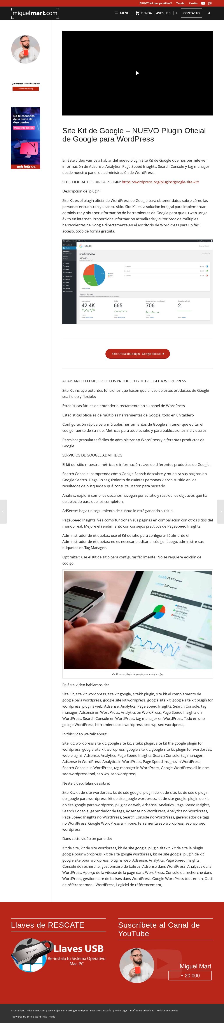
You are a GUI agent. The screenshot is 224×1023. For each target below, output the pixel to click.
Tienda (180, 3)
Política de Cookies (167, 1010)
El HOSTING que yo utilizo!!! (156, 3)
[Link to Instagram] (209, 3)
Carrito (193, 3)
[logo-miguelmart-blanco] (35, 13)
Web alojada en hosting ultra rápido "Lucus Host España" (80, 1010)
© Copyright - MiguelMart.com (28, 1010)
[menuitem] (155, 3)
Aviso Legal (121, 1010)
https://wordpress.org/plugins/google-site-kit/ (160, 181)
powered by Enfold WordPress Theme (33, 1016)
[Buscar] (209, 13)
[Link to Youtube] (203, 3)
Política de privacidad (142, 1010)
